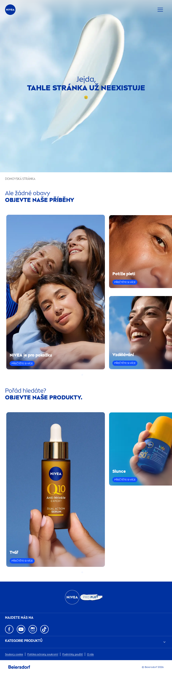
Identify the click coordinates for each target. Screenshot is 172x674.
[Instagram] (33, 629)
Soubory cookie (14, 654)
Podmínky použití (72, 654)
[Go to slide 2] (85, 375)
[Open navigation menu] (160, 9)
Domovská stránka (20, 179)
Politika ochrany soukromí (42, 654)
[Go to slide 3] (87, 375)
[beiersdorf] (19, 667)
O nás (90, 654)
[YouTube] (21, 629)
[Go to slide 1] (82, 375)
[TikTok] (44, 629)
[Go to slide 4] (90, 375)
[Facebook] (9, 629)
